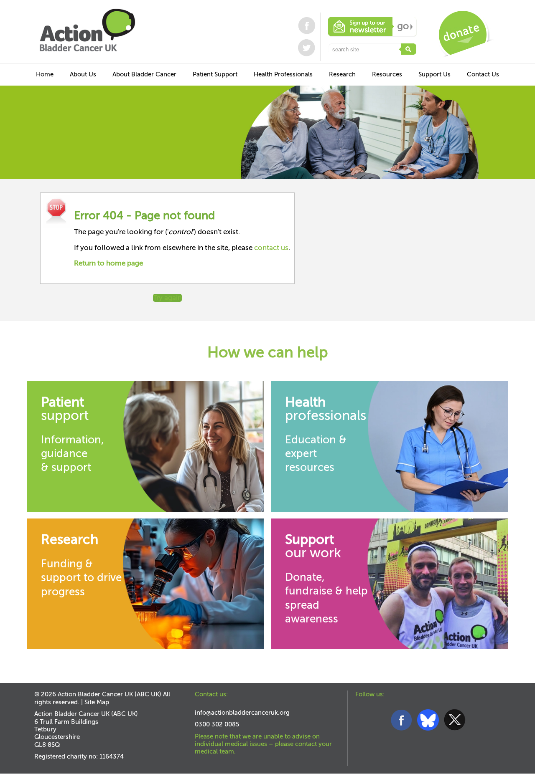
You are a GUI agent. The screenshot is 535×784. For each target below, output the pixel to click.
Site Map (96, 702)
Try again (167, 298)
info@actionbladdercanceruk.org (242, 712)
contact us (271, 248)
